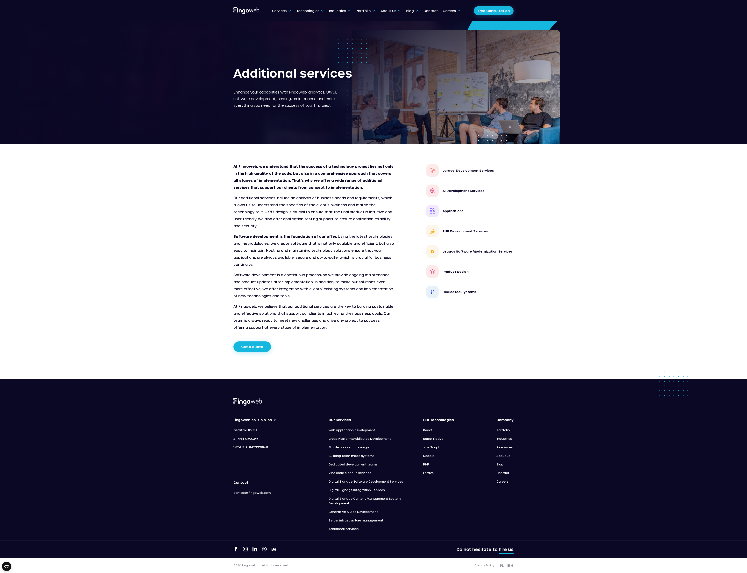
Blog (499, 464)
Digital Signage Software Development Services (366, 481)
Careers (502, 481)
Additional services (344, 529)
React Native (433, 438)
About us (503, 456)
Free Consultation (494, 11)
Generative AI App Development (353, 512)
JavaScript (431, 447)
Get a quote (252, 347)
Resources (504, 447)
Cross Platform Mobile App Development (360, 438)
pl (502, 565)
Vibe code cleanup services (350, 473)
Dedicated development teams (353, 464)
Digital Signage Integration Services (357, 490)
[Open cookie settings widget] (6, 566)
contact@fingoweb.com (252, 492)
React (427, 430)
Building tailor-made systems (351, 456)
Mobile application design (349, 447)
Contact (502, 473)
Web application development (352, 430)
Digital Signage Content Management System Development (365, 501)
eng (510, 565)
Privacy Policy (484, 565)
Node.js (428, 456)
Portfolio (503, 430)
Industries (504, 438)
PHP (426, 464)
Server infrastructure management (356, 520)
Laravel (428, 473)
